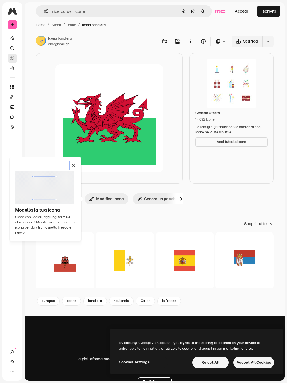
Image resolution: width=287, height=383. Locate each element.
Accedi (241, 11)
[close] (73, 166)
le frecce (169, 301)
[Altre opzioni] (190, 41)
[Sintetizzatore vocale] (12, 127)
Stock (56, 25)
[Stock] (12, 58)
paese (71, 301)
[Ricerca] (12, 48)
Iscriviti (268, 11)
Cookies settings (134, 362)
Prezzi (220, 11)
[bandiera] (65, 261)
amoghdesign (59, 44)
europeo (48, 301)
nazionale (121, 301)
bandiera (95, 301)
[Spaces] (12, 96)
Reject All (210, 362)
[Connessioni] (12, 351)
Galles (145, 301)
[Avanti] (181, 198)
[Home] (12, 38)
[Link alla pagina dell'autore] (41, 41)
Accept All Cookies (254, 362)
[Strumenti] (12, 86)
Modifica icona (110, 198)
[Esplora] (12, 68)
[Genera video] (12, 116)
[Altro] (12, 371)
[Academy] (12, 361)
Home (40, 25)
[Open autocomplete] (44, 11)
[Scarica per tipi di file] (221, 41)
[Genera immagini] (12, 106)
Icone (71, 25)
